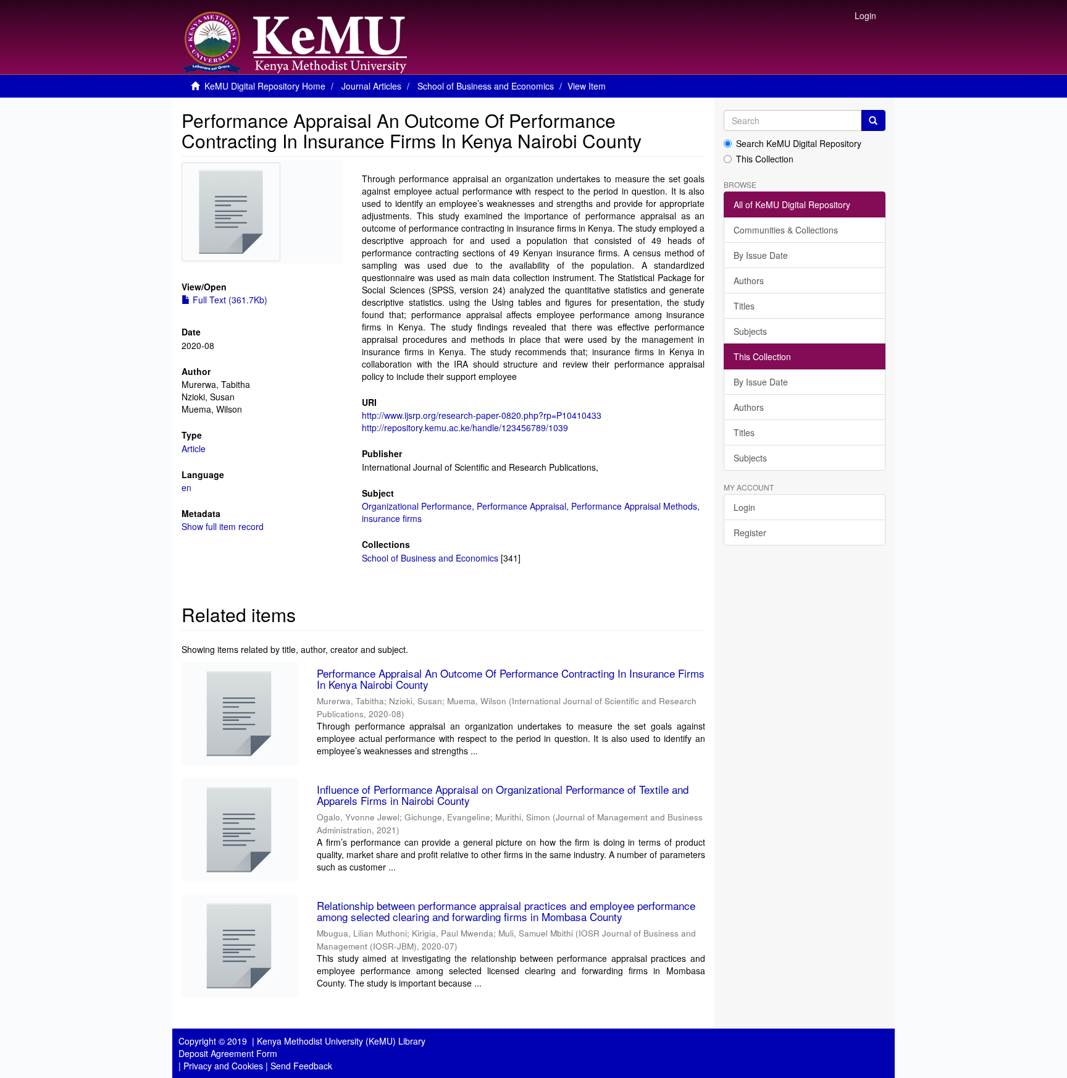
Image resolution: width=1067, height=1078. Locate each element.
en (186, 487)
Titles (744, 306)
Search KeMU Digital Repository (798, 143)
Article (194, 448)
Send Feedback (301, 1065)
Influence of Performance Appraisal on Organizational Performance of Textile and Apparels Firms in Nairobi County (502, 795)
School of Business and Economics (485, 86)
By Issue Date (761, 255)
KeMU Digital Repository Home (264, 86)
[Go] (873, 120)
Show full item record (223, 526)
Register (750, 532)
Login (744, 507)
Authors (749, 280)
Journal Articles (371, 86)
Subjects (750, 331)
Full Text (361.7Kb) (228, 299)
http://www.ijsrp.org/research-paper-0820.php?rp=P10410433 (481, 415)
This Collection (764, 159)
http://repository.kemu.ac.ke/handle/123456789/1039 (465, 427)
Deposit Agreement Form (227, 1053)
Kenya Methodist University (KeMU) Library (341, 1041)
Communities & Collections (786, 230)
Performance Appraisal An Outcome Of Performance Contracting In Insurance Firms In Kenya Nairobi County (511, 679)
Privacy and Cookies (223, 1065)
